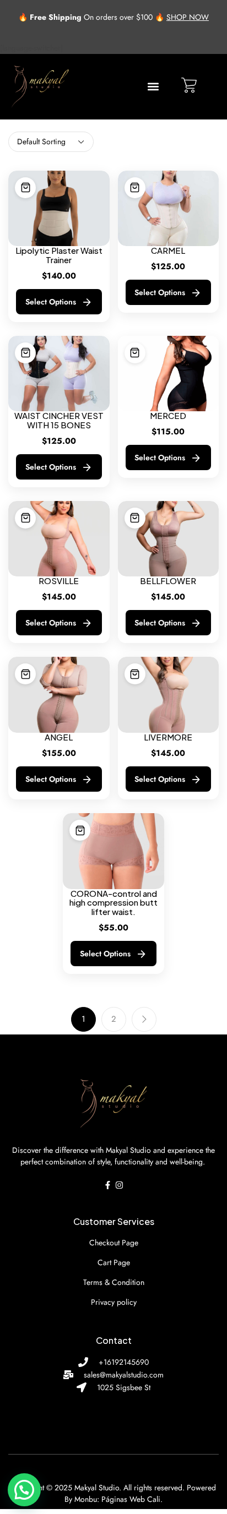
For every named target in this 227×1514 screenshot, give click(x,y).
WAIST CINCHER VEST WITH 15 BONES (59, 420)
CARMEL (168, 250)
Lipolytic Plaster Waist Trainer (58, 255)
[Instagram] (119, 1185)
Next (144, 1019)
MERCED (168, 416)
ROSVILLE (59, 581)
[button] (153, 87)
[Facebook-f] (108, 1185)
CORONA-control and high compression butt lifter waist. (113, 903)
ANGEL (59, 737)
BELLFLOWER (168, 581)
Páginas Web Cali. (132, 1499)
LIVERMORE (168, 737)
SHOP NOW (187, 17)
